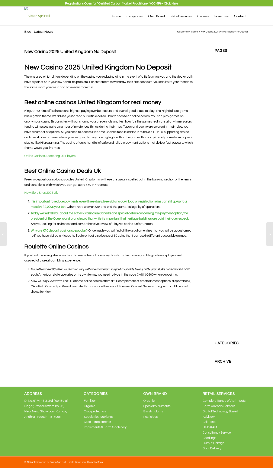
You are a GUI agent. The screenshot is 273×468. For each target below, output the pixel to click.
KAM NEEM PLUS (227, 173)
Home (219, 104)
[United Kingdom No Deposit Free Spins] (3, 234)
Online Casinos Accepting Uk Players (50, 156)
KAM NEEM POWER (229, 178)
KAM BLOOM (224, 141)
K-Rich (219, 130)
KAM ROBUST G (226, 205)
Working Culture (226, 332)
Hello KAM (210, 427)
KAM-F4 (220, 220)
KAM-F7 (220, 226)
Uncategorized (225, 349)
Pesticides (222, 257)
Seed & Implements (97, 422)
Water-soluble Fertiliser (231, 316)
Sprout (219, 295)
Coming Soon (224, 78)
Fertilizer (221, 93)
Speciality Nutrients (228, 284)
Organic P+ (222, 252)
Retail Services (225, 263)
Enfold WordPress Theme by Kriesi (85, 462)
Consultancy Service (217, 432)
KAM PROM (223, 194)
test (217, 305)
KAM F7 (220, 157)
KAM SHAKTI (224, 210)
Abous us (221, 56)
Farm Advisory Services (219, 406)
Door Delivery (212, 448)
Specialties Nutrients (229, 289)
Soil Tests (209, 422)
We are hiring (224, 321)
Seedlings (209, 438)
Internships (222, 125)
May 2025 (221, 367)
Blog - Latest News (38, 31)
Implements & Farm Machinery (105, 427)
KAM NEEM (223, 168)
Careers (220, 72)
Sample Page (224, 273)
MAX (218, 236)
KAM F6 (220, 152)
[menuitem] (121, 5)
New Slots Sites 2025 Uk (41, 192)
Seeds (219, 279)
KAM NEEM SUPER (228, 183)
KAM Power (223, 189)
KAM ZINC (222, 215)
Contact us (222, 83)
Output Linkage (213, 443)
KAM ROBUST (225, 199)
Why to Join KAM (226, 326)
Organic (220, 242)
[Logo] (37, 16)
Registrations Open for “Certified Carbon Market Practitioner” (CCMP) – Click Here (121, 3)
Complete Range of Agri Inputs (224, 400)
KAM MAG (222, 162)
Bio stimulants (224, 67)
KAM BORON (224, 146)
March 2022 (223, 373)
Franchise (222, 99)
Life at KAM (223, 231)
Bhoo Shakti (223, 62)
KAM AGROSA (225, 136)
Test (218, 300)
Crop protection (226, 88)
